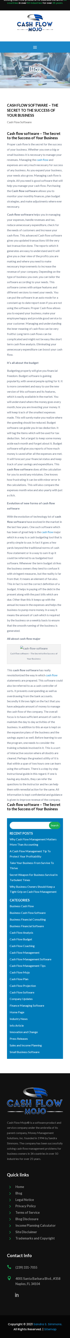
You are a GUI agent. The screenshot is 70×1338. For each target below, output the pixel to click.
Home (19, 1187)
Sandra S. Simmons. (47, 1324)
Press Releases (19, 1038)
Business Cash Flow (22, 906)
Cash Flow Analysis (21, 932)
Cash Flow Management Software (30, 959)
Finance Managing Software (27, 1005)
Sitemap (50, 1329)
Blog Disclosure (26, 1219)
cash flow (42, 159)
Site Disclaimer (26, 1232)
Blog (18, 1193)
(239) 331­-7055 (26, 1267)
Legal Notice (24, 1200)
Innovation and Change (24, 1032)
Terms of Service (27, 1212)
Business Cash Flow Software (28, 912)
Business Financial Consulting (28, 919)
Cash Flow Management (24, 952)
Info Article (17, 1025)
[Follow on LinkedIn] (16, 1295)
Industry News (19, 1018)
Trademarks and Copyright (35, 1238)
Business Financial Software (27, 926)
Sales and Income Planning (26, 1045)
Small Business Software (24, 1052)
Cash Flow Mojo (20, 972)
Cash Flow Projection (23, 985)
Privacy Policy (25, 1206)
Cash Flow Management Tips (28, 965)
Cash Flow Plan (19, 979)
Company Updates (21, 998)
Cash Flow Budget (21, 939)
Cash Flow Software (19, 122)
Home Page (17, 1012)
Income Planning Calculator (35, 1225)
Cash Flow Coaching (22, 946)
